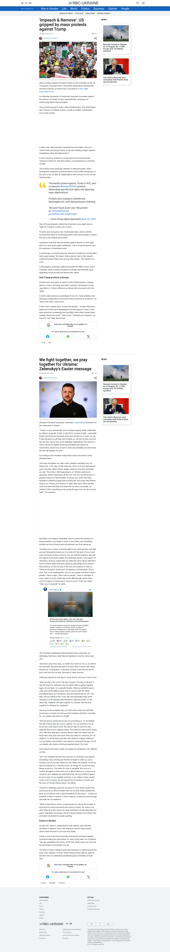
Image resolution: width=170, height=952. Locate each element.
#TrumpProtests (60, 211)
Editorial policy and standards (72, 929)
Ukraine (43, 883)
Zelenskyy (52, 883)
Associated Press (46, 91)
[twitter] (100, 924)
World (73, 8)
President (62, 883)
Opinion (112, 8)
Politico (81, 89)
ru (30, 3)
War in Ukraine (49, 8)
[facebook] (91, 924)
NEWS (104, 19)
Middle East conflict (66, 13)
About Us (42, 929)
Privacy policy (67, 932)
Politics (85, 8)
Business (99, 8)
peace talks (79, 13)
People (125, 8)
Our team (42, 938)
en (26, 3)
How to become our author (71, 935)
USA (50, 342)
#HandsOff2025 (68, 186)
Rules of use (43, 932)
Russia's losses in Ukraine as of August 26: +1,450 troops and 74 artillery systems (115, 47)
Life (64, 8)
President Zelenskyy (103, 13)
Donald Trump (90, 13)
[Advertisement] (67, 130)
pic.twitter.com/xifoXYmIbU (63, 214)
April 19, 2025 (89, 219)
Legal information (44, 935)
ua (22, 3)
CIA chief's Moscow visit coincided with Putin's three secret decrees (115, 79)
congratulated (79, 422)
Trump (43, 342)
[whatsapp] (108, 924)
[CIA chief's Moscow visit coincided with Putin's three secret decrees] (116, 66)
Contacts (65, 938)
